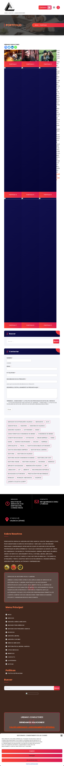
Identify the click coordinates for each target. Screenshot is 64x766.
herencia (51, 462)
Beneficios (11, 653)
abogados (39, 422)
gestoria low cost (44, 458)
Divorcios (11, 632)
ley (19, 470)
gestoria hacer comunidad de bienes (21, 458)
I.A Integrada (12, 660)
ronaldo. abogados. (24, 478)
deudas (35, 442)
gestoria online (13, 462)
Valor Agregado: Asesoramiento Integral (32, 727)
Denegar (32, 755)
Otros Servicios (13, 650)
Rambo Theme (58, 177)
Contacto (43, 7)
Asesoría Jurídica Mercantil (17, 622)
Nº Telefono (11, 372)
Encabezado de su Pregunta (16, 379)
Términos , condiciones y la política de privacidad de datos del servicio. (31, 401)
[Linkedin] (12, 47)
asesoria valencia (14, 430)
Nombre (10, 358)
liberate (26, 470)
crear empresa (42, 438)
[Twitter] (9, 47)
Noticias (11, 664)
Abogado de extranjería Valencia (20, 422)
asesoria (23, 426)
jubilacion (11, 470)
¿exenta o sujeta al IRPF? (17, 482)
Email (9, 366)
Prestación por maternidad (38, 474)
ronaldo (11, 478)
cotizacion (30, 438)
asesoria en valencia (37, 426)
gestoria (11, 454)
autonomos (28, 430)
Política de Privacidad (32, 764)
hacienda (41, 462)
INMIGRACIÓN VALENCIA (34, 466)
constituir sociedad (15, 438)
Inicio (36, 25)
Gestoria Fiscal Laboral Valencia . (19, 646)
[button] (61, 735)
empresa (44, 442)
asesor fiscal (13, 426)
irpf (45, 466)
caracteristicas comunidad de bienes (21, 434)
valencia (38, 478)
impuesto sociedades (15, 466)
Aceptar (32, 751)
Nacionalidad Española (40, 470)
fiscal (22, 446)
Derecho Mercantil (14, 643)
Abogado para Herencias (16, 625)
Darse (10, 442)
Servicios (11, 618)
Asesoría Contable (14, 639)
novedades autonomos (16, 474)
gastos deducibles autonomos (38, 446)
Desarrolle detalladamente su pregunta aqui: (23, 387)
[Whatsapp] (15, 47)
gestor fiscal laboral (39, 450)
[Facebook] (5, 47)
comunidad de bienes (45, 434)
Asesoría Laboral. (13, 636)
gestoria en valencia (24, 454)
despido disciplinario (22, 442)
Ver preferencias (32, 760)
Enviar (9, 409)
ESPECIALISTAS (12, 446)
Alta (47, 422)
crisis (52, 438)
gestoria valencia (28, 462)
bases (37, 430)
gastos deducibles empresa (18, 450)
